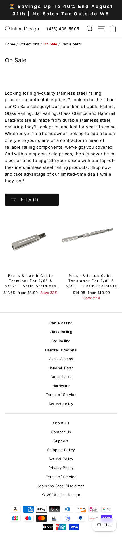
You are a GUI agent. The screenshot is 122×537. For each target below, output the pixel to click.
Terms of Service (61, 395)
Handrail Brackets (61, 350)
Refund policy (61, 404)
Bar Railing (60, 341)
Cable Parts (61, 377)
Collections (29, 44)
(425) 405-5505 (63, 28)
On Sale (50, 44)
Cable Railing (61, 323)
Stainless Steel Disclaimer (61, 486)
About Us (61, 423)
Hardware (61, 386)
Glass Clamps (61, 359)
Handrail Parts (61, 368)
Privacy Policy (60, 468)
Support (61, 441)
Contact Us (61, 432)
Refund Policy (61, 459)
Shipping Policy (61, 450)
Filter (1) (28, 199)
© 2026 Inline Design (61, 495)
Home (10, 44)
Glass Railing (61, 332)
